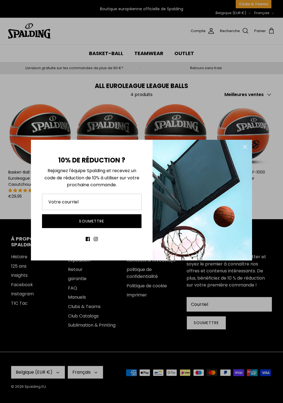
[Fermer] (245, 147)
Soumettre (91, 221)
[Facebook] (88, 239)
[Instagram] (96, 239)
